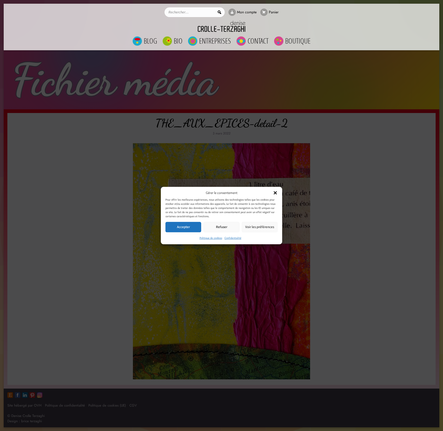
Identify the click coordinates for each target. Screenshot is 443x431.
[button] (275, 192)
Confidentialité (232, 238)
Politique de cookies (211, 238)
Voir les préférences (259, 227)
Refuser (221, 227)
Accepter (183, 227)
